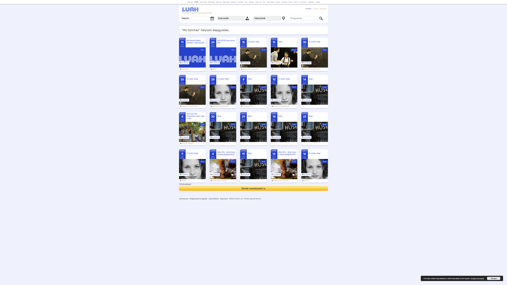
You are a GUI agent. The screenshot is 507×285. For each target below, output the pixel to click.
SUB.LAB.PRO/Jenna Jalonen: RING (226, 41)
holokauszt (185, 69)
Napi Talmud (271, 2)
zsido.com (258, 2)
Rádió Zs (218, 2)
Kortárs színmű (217, 180)
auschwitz (246, 69)
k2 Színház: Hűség (253, 41)
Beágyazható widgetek (198, 199)
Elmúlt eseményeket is (253, 188)
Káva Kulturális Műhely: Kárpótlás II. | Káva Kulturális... (196, 41)
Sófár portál (203, 2)
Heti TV (296, 2)
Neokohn (233, 2)
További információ (477, 278)
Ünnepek (284, 2)
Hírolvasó (190, 2)
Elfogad (494, 278)
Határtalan (311, 2)
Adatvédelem (214, 199)
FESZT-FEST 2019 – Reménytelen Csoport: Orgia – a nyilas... (196, 116)
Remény (251, 2)
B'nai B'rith (303, 2)
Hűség (280, 41)
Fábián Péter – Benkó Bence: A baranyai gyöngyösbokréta (226, 153)
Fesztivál (184, 143)
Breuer (291, 2)
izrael (214, 69)
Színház (252, 69)
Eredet (278, 2)
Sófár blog (211, 2)
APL (264, 2)
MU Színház (184, 63)
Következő (186, 184)
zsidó (257, 69)
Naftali (318, 2)
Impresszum (183, 199)
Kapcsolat (224, 199)
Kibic (246, 2)
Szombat (240, 2)
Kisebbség (226, 2)
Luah (241, 199)
